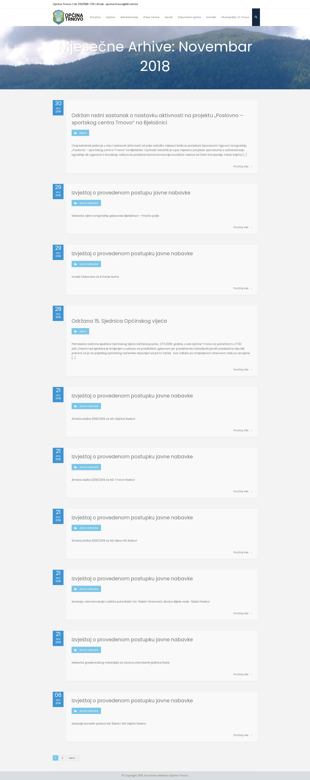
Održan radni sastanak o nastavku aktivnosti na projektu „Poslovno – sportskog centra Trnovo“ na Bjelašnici (157, 119)
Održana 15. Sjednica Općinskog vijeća (119, 321)
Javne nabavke (88, 203)
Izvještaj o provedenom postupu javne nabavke (131, 192)
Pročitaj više (241, 166)
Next (72, 758)
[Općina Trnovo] (68, 17)
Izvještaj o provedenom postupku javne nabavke (132, 253)
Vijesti (82, 133)
